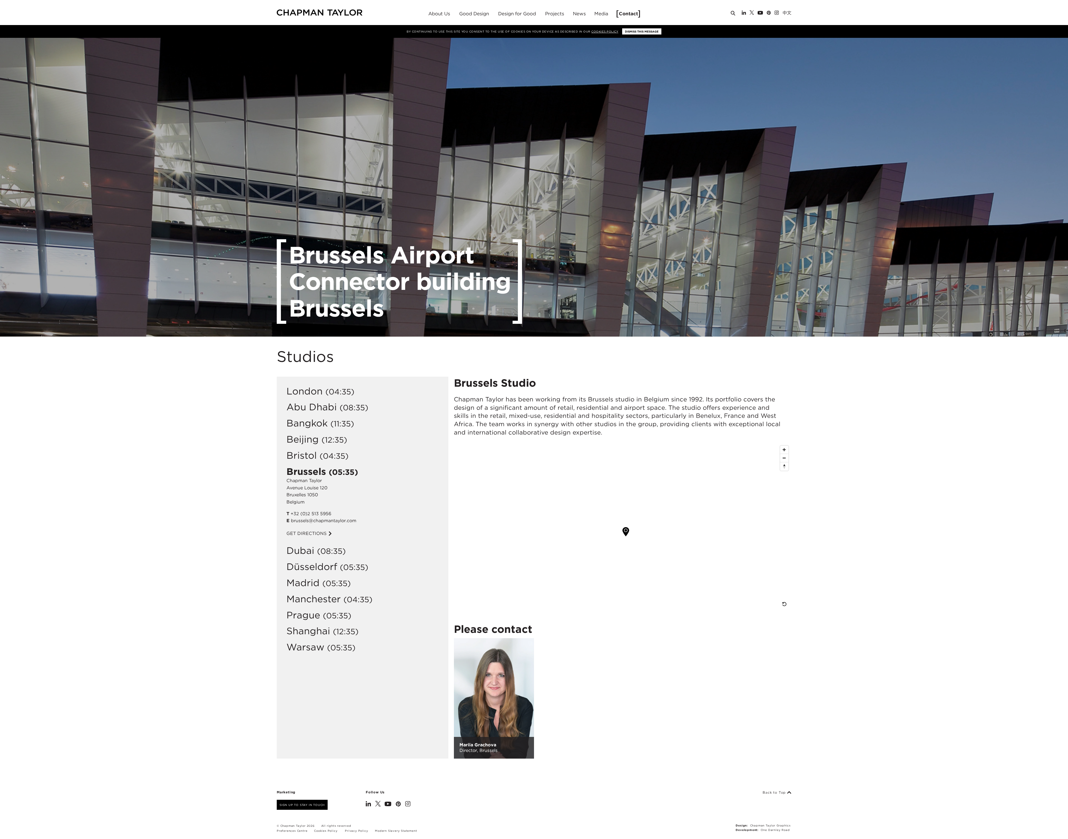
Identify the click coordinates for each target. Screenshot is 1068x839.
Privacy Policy (356, 830)
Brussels (306, 471)
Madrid (303, 582)
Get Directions (307, 533)
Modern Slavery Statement (396, 830)
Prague (303, 615)
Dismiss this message (642, 31)
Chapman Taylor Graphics (770, 825)
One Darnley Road (775, 829)
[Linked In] (744, 13)
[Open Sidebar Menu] (793, 13)
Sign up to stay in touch (302, 804)
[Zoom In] (784, 450)
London (304, 391)
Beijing (302, 439)
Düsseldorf (311, 566)
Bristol (301, 455)
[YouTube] (760, 13)
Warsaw (305, 647)
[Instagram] (777, 13)
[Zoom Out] (784, 458)
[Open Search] (733, 14)
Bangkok (307, 423)
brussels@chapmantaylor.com (323, 520)
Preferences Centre (292, 830)
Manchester (313, 598)
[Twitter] (752, 13)
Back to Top (775, 792)
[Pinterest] (769, 13)
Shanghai (308, 630)
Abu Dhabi (311, 407)
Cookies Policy (604, 31)
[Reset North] (784, 466)
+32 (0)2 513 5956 (311, 513)
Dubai (300, 550)
